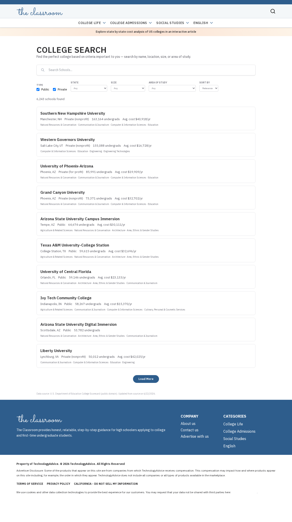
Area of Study (158, 82)
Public (45, 89)
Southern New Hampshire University (72, 113)
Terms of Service (29, 483)
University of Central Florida (65, 271)
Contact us (189, 430)
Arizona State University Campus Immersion (80, 218)
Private (62, 89)
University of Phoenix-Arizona (66, 166)
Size (114, 82)
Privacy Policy (58, 483)
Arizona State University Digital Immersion (78, 324)
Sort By (204, 82)
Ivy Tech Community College (65, 297)
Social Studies (170, 23)
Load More (146, 379)
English (200, 23)
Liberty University (56, 350)
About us (188, 423)
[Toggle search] (273, 11)
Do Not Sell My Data (244, 492)
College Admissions (128, 23)
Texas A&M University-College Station (74, 245)
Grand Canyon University (62, 192)
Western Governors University (67, 139)
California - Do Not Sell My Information (106, 483)
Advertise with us (195, 436)
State (74, 82)
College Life (89, 23)
